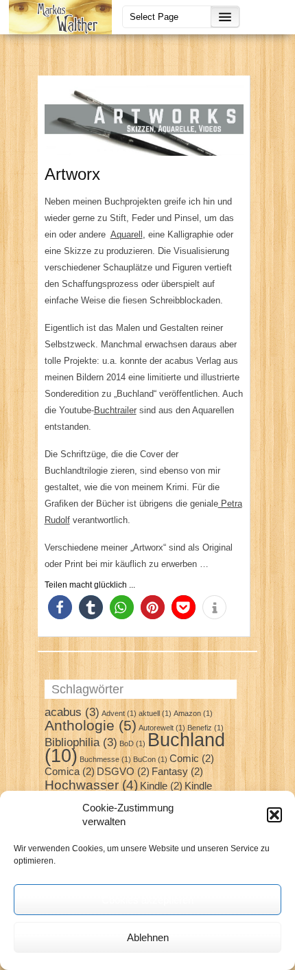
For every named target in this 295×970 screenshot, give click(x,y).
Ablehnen (148, 937)
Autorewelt (162, 728)
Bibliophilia (81, 742)
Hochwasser (91, 784)
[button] (274, 815)
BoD (132, 743)
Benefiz (205, 728)
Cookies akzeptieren (147, 899)
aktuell (155, 713)
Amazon (193, 713)
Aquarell (126, 234)
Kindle (161, 786)
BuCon (150, 759)
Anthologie (91, 725)
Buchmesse (105, 759)
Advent (119, 713)
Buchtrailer (115, 410)
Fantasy (177, 771)
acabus (72, 712)
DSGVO (123, 771)
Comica (70, 771)
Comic (191, 758)
